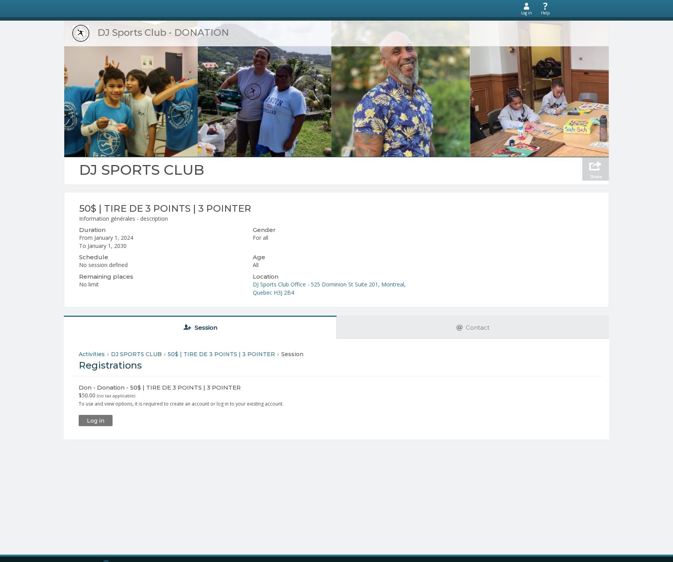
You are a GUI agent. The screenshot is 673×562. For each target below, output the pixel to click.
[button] (96, 420)
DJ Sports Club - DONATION (163, 32)
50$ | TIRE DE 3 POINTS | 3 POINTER (165, 208)
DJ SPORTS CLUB (141, 169)
